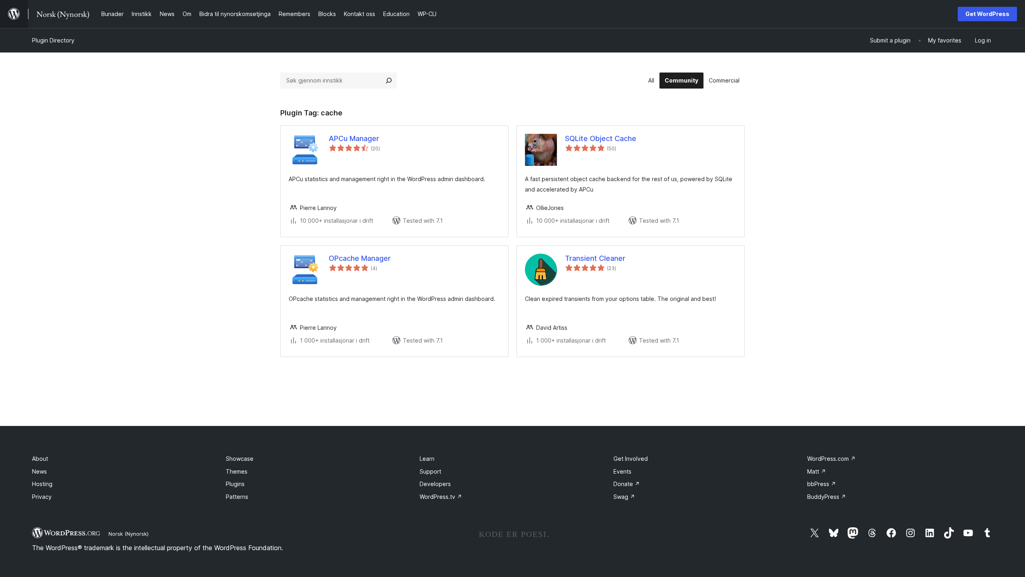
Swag (624, 496)
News (39, 471)
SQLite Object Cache (600, 138)
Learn (427, 458)
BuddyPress (826, 496)
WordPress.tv (441, 496)
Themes (236, 471)
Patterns (237, 496)
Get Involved (630, 458)
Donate (626, 483)
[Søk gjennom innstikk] (389, 81)
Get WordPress (987, 13)
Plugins (235, 483)
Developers (435, 483)
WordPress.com (831, 458)
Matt (816, 471)
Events (622, 471)
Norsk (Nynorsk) (129, 534)
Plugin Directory (53, 40)
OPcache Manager (360, 258)
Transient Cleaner (595, 258)
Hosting (42, 483)
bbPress (821, 483)
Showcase (239, 458)
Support (430, 471)
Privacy (42, 496)
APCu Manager (354, 138)
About (40, 458)
